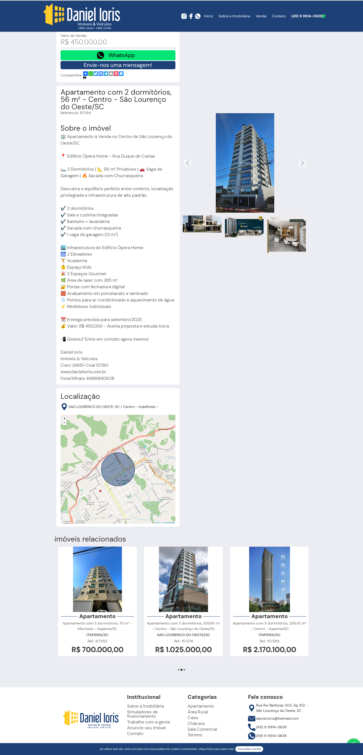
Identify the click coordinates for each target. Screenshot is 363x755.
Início (208, 16)
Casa (193, 718)
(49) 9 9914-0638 (306, 16)
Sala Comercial (202, 729)
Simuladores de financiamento (142, 714)
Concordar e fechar (249, 748)
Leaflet (157, 522)
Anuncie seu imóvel (146, 728)
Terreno (195, 735)
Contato (279, 16)
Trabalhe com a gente (148, 722)
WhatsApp (121, 55)
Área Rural (198, 712)
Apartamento (201, 706)
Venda (261, 16)
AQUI (210, 748)
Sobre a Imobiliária (234, 16)
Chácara (196, 723)
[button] (64, 419)
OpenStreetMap (168, 522)
